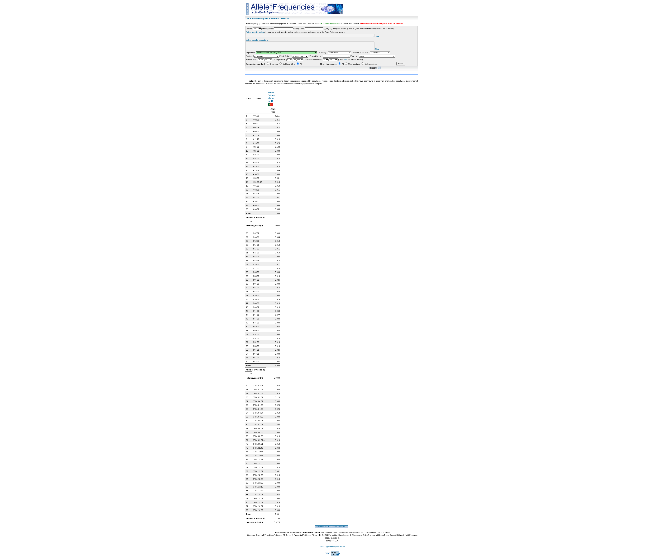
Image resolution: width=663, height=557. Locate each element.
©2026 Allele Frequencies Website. (331, 527)
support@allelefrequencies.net (332, 546)
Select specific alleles (255, 32)
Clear (377, 36)
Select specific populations (257, 40)
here (345, 60)
